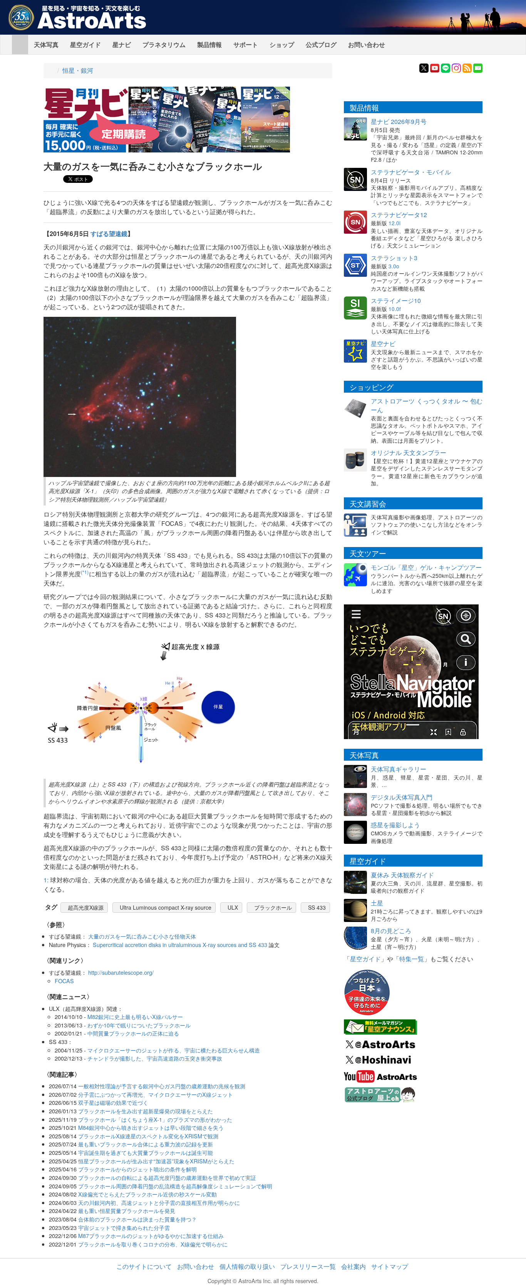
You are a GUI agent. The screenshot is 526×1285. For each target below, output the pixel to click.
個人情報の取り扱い (247, 1266)
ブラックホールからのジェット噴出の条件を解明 (137, 1169)
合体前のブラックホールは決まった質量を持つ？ (137, 1219)
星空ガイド (85, 44)
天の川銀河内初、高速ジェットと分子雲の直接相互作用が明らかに (159, 1202)
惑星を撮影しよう (395, 824)
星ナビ (121, 44)
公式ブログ (321, 44)
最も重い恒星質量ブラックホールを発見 (126, 1210)
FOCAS (64, 981)
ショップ (282, 44)
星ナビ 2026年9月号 (399, 121)
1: (46, 879)
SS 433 (317, 907)
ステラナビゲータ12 (399, 214)
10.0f (395, 309)
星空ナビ (383, 343)
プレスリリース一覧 (308, 1266)
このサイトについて (144, 1266)
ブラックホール (273, 907)
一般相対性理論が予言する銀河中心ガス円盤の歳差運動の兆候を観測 (161, 1086)
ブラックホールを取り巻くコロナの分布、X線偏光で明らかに (153, 1244)
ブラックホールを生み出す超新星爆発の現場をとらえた (145, 1111)
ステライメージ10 (396, 300)
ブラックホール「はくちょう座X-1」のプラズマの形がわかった (155, 1119)
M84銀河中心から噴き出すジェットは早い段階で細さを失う (151, 1127)
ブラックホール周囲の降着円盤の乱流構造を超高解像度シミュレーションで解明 (175, 1186)
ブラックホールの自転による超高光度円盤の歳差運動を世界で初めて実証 (167, 1177)
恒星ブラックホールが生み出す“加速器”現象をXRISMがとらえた (156, 1161)
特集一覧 (411, 958)
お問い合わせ (366, 44)
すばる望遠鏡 (108, 233)
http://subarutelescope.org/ (121, 972)
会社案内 (353, 1266)
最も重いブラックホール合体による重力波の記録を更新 (145, 1144)
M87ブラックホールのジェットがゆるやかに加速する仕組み (151, 1235)
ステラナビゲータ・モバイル (411, 171)
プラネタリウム (164, 44)
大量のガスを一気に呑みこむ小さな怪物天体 (142, 936)
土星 (377, 902)
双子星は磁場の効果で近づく (113, 1102)
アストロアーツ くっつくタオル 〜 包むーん (426, 405)
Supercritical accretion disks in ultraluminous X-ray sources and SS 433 (180, 944)
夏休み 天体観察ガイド (402, 874)
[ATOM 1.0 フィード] (467, 67)
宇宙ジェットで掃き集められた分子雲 (124, 1227)
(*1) (85, 572)
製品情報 (209, 44)
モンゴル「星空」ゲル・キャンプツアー (426, 567)
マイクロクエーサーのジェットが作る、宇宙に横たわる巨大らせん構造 (173, 1050)
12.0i (394, 223)
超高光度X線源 (86, 907)
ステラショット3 (394, 257)
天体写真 (46, 44)
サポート (245, 44)
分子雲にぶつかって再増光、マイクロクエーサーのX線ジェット (155, 1094)
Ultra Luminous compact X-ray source (165, 907)
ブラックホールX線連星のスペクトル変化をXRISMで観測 (148, 1136)
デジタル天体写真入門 (401, 797)
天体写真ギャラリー (398, 769)
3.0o (394, 266)
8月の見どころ (391, 930)
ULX (233, 907)
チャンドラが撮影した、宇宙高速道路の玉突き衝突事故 (154, 1058)
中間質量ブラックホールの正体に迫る (133, 1033)
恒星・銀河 (77, 70)
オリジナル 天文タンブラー (408, 452)
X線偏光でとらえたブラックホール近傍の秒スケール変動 (147, 1194)
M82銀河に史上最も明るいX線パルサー (135, 1016)
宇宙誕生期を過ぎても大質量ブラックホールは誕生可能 (145, 1152)
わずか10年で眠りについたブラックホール (139, 1025)
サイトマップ (389, 1266)
